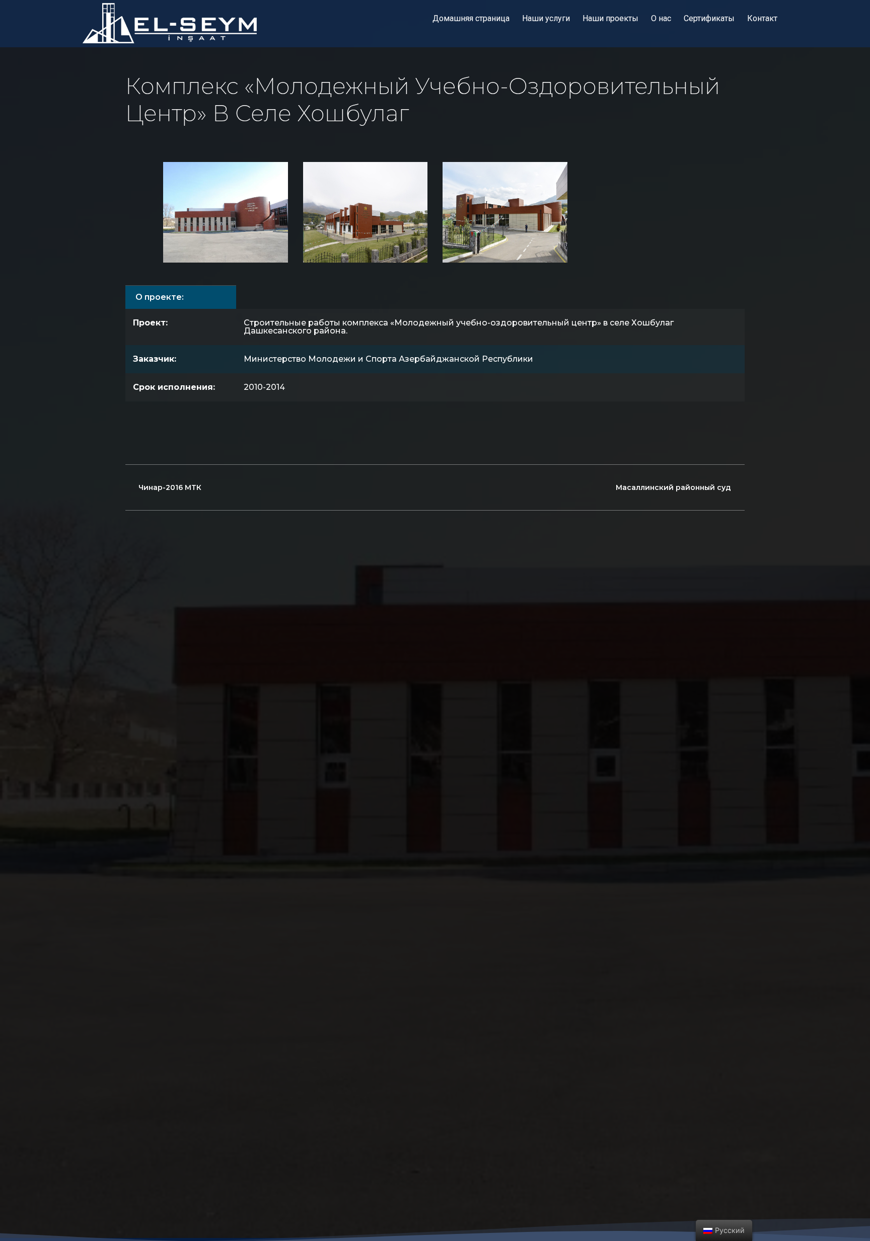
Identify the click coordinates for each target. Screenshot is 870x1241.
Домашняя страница (471, 18)
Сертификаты (709, 18)
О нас (661, 18)
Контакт (762, 18)
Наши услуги (546, 18)
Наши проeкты (610, 18)
